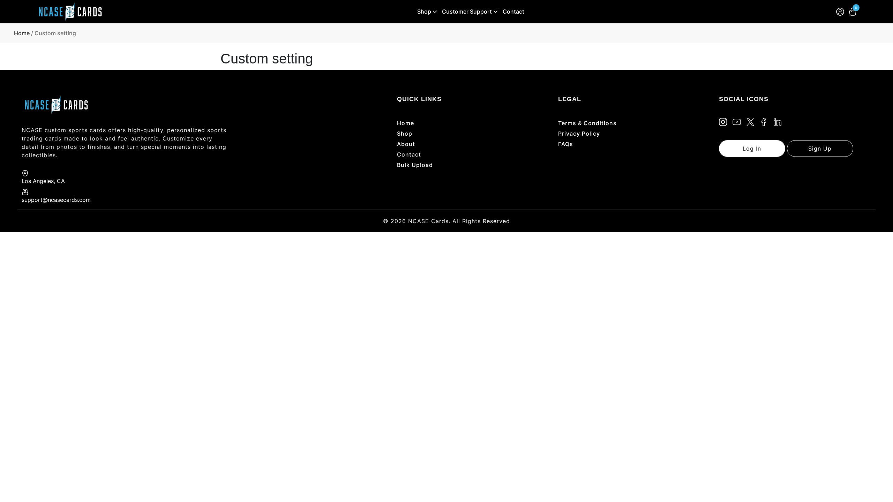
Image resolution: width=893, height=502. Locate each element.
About (406, 143)
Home (22, 33)
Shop (424, 11)
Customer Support (467, 11)
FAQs (565, 143)
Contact (513, 11)
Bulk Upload (415, 164)
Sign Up (820, 148)
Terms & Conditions (587, 123)
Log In (752, 148)
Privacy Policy (579, 133)
